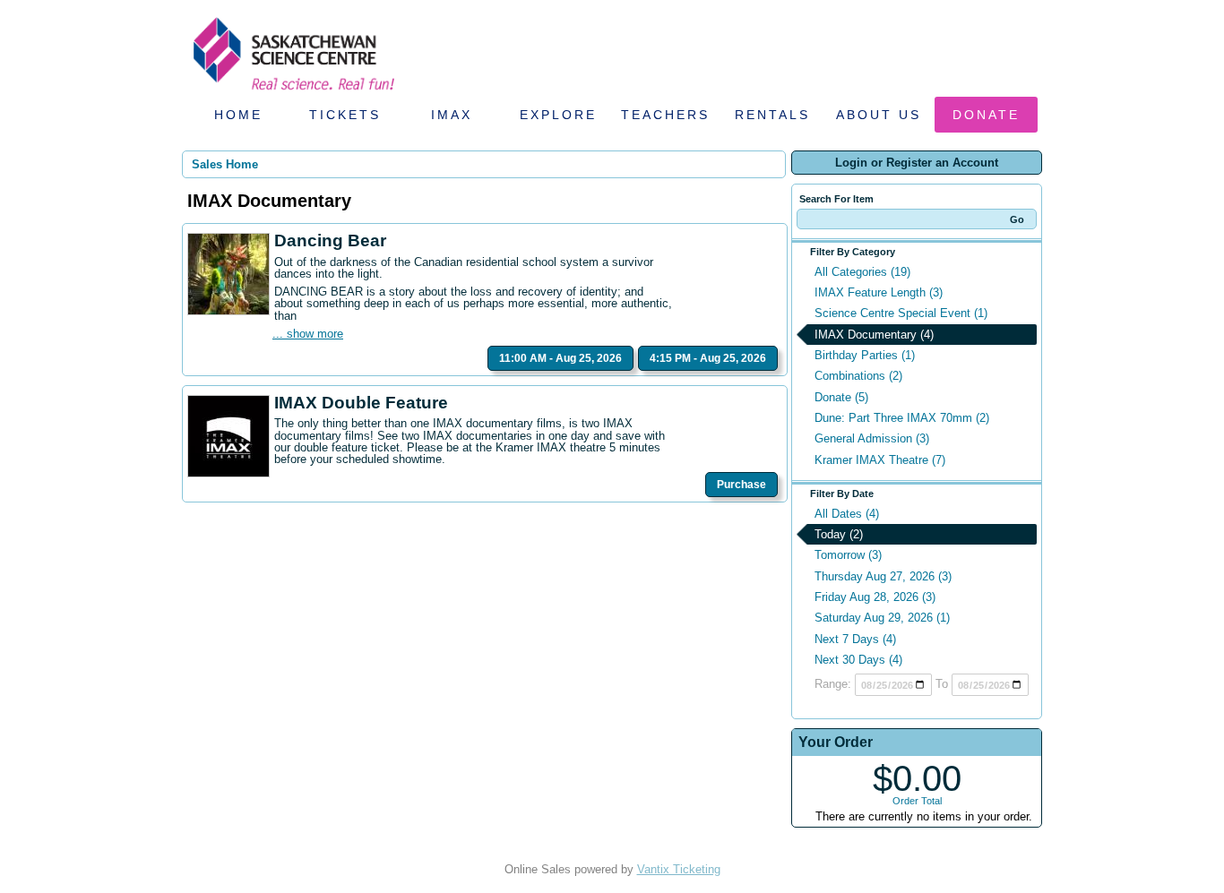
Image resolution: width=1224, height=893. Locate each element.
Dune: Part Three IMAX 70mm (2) (902, 418)
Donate (986, 114)
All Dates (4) (847, 513)
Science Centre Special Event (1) (901, 313)
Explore (558, 114)
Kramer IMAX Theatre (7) (880, 460)
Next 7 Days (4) (855, 639)
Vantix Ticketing (678, 869)
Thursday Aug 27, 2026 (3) (883, 576)
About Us (878, 114)
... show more (307, 333)
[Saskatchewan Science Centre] (292, 91)
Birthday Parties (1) (865, 355)
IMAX (451, 114)
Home (238, 114)
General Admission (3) (872, 438)
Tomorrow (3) (848, 555)
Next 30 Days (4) (858, 659)
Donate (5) (841, 397)
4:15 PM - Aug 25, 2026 (708, 358)
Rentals (772, 114)
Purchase (741, 484)
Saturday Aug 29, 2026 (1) (882, 617)
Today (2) (839, 534)
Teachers (665, 114)
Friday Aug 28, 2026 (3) (875, 597)
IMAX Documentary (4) (874, 334)
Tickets (345, 114)
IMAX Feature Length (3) (879, 292)
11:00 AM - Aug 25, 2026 (560, 358)
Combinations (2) (858, 375)
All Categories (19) (862, 272)
